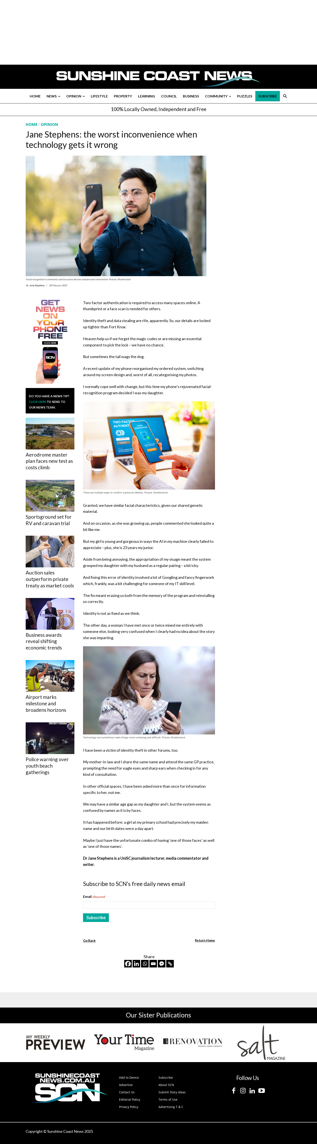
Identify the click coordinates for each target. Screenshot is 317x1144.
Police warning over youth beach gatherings (47, 765)
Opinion (49, 124)
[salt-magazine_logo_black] (261, 1042)
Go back (89, 940)
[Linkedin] (136, 963)
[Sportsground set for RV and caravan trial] (50, 496)
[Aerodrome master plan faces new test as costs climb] (50, 433)
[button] (285, 96)
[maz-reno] (193, 1042)
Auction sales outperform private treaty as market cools (50, 579)
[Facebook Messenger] (161, 963)
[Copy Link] (170, 963)
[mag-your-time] (124, 1042)
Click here (37, 402)
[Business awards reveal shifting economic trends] (50, 614)
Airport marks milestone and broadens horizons (46, 703)
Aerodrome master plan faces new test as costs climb (49, 461)
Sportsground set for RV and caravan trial (49, 520)
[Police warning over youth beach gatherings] (50, 738)
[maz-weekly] (56, 1042)
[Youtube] (261, 1090)
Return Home (205, 940)
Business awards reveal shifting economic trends (44, 641)
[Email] (153, 963)
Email (94, 896)
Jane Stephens (36, 285)
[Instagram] (242, 1090)
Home (32, 124)
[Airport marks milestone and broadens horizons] (50, 676)
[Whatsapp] (145, 963)
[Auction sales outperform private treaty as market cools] (50, 551)
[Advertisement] (256, 162)
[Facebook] (128, 963)
